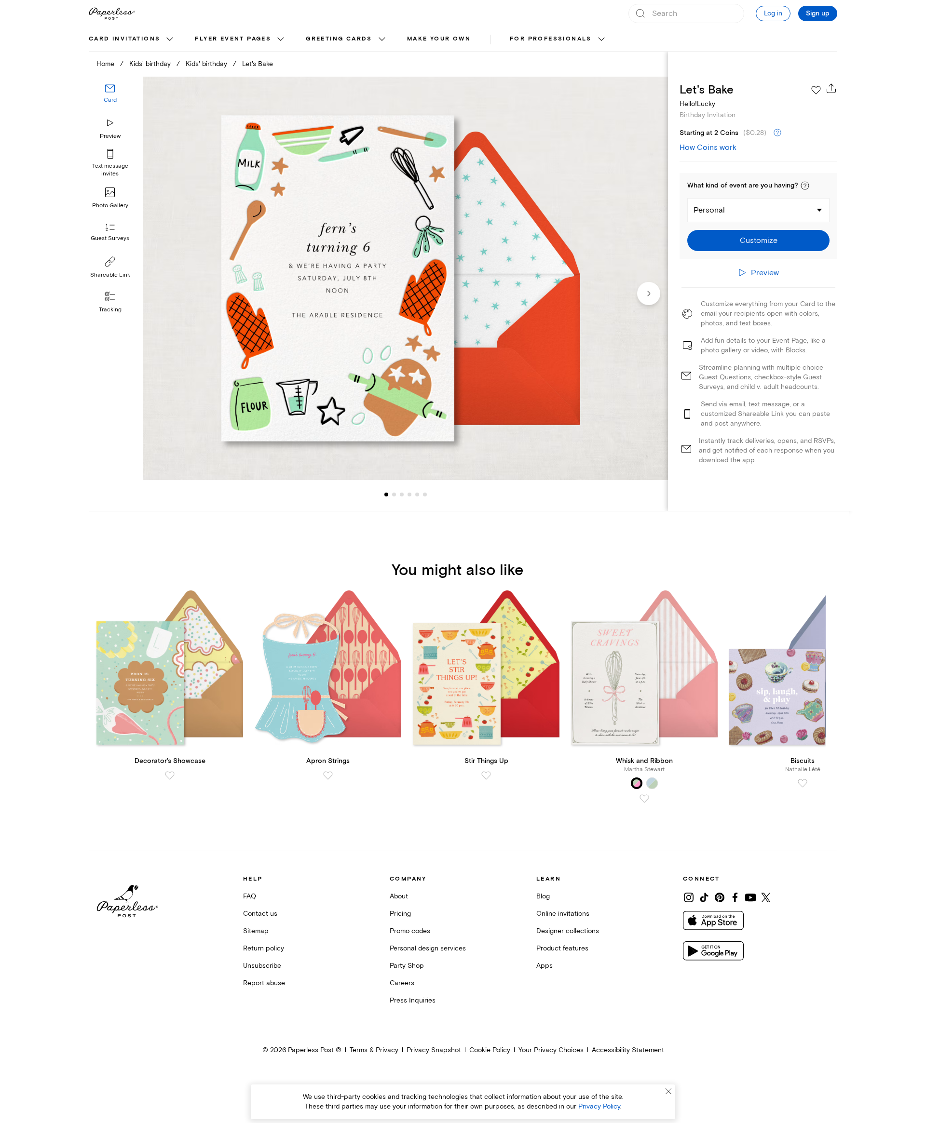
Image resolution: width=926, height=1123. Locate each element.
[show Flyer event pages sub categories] (280, 39)
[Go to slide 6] (417, 494)
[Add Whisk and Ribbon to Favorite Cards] (644, 798)
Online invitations (562, 913)
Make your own (439, 38)
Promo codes (410, 931)
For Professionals (551, 38)
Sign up (818, 13)
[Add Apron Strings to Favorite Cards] (328, 775)
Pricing (400, 913)
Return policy (263, 948)
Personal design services (428, 948)
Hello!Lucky (697, 104)
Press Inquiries (413, 1000)
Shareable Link (110, 275)
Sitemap (256, 931)
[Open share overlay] (831, 88)
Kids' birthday (150, 64)
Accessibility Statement (628, 1050)
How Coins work (708, 147)
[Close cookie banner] (668, 1091)
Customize (758, 240)
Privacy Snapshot (434, 1050)
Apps (544, 966)
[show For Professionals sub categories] (601, 39)
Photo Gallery (110, 205)
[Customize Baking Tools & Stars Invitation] (405, 278)
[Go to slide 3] (394, 494)
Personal (709, 210)
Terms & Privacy (374, 1050)
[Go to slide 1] (386, 494)
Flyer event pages (233, 38)
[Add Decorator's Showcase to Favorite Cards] (170, 775)
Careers (402, 983)
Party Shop (407, 966)
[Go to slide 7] (425, 494)
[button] (805, 185)
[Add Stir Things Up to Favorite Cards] (486, 775)
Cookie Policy (489, 1050)
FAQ (249, 896)
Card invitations (124, 38)
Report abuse (264, 983)
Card (110, 100)
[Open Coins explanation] (777, 133)
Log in (773, 13)
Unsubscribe (262, 966)
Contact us (260, 913)
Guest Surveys (110, 238)
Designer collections (567, 931)
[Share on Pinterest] (719, 897)
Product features (562, 948)
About (399, 896)
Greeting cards (339, 38)
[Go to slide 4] (402, 494)
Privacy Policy (599, 1106)
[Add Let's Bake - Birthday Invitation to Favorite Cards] (816, 90)
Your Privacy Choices (551, 1050)
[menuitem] (132, 39)
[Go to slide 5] (409, 494)
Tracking (110, 309)
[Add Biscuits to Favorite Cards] (802, 783)
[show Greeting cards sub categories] (382, 39)
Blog (543, 896)
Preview (110, 136)
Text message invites (110, 169)
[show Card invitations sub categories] (170, 39)
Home (105, 64)
